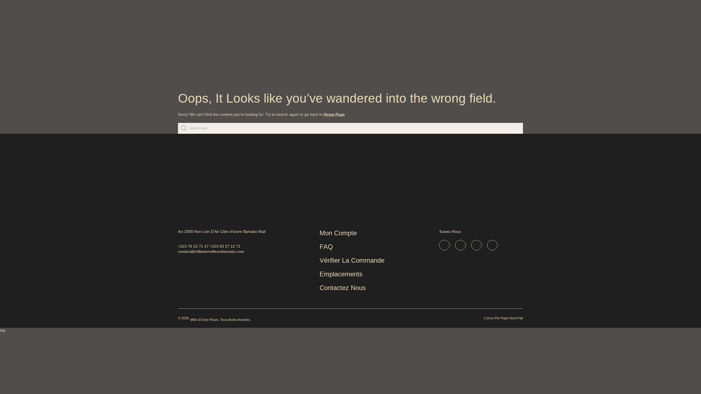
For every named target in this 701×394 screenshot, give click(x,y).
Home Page (334, 114)
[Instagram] (476, 245)
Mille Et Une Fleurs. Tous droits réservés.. (221, 320)
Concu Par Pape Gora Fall (503, 318)
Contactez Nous (343, 287)
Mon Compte (338, 233)
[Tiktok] (444, 245)
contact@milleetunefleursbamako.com (211, 251)
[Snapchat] (460, 245)
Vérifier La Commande (352, 260)
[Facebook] (492, 245)
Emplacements (341, 274)
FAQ (326, 246)
